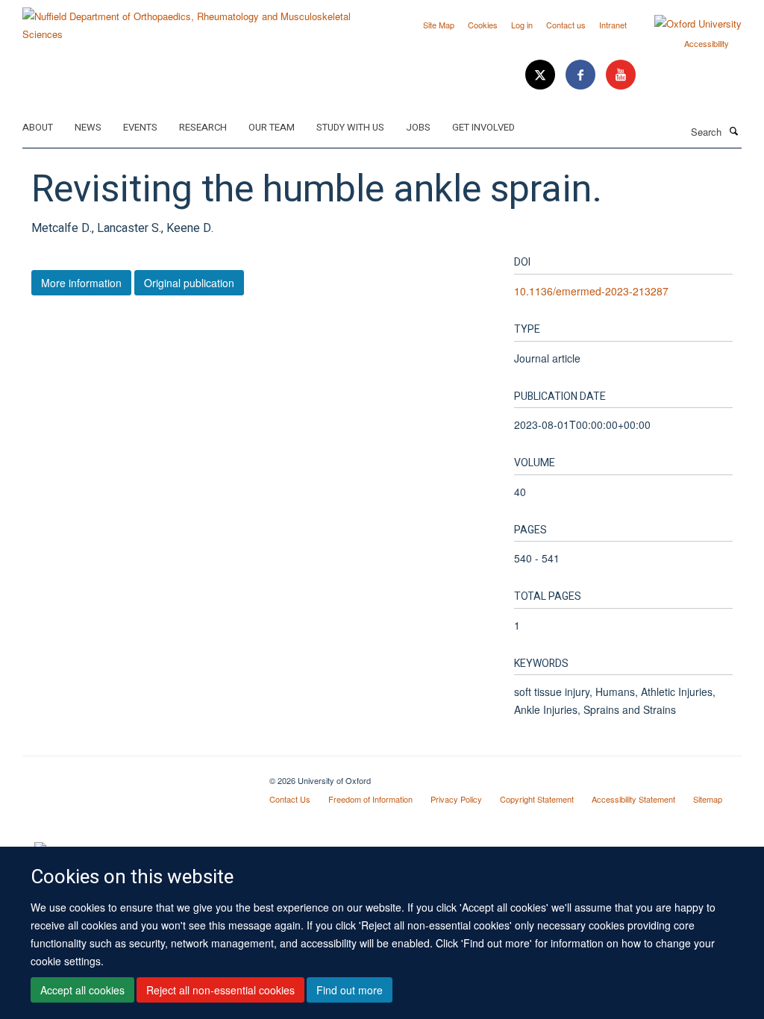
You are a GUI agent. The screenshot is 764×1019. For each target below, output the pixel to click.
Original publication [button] (189, 282)
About (37, 127)
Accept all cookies (82, 989)
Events (140, 127)
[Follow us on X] (541, 75)
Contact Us (289, 799)
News (88, 127)
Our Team (271, 127)
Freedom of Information (370, 799)
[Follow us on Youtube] (621, 75)
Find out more (349, 989)
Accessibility (706, 43)
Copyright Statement (537, 799)
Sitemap (707, 799)
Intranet (613, 25)
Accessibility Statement (633, 799)
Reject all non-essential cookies (220, 989)
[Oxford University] (687, 24)
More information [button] (81, 282)
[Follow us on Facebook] (582, 75)
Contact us (566, 25)
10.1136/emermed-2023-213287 (591, 290)
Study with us (350, 127)
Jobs (418, 127)
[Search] (733, 130)
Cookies (483, 25)
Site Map (438, 25)
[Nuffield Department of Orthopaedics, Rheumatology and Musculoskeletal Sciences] (196, 20)
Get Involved (483, 127)
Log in (522, 25)
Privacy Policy (456, 799)
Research (203, 127)
